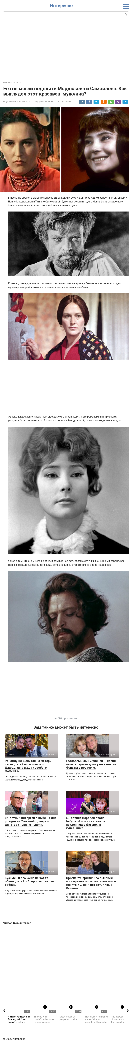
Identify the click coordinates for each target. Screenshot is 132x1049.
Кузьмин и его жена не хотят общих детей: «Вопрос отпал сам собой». (29, 881)
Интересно (61, 5)
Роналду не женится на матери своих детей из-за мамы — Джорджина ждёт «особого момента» (28, 766)
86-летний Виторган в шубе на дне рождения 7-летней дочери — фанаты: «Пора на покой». (31, 821)
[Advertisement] (66, 48)
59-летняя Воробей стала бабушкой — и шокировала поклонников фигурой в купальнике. (85, 823)
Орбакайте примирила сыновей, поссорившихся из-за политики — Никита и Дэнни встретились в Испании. (91, 883)
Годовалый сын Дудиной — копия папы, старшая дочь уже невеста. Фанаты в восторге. (91, 764)
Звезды (49, 101)
